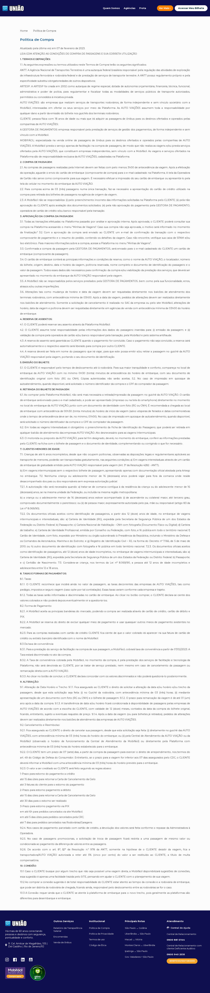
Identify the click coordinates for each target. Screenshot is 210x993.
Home (24, 30)
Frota (142, 8)
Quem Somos (111, 8)
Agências (129, 8)
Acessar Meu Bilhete (191, 8)
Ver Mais (164, 8)
